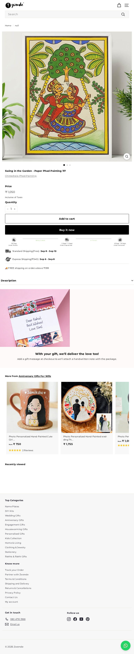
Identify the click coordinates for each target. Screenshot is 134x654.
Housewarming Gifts (16, 529)
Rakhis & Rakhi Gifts (16, 556)
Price (8, 186)
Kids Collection (13, 538)
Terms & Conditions (16, 579)
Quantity (11, 202)
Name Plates (12, 506)
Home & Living (13, 543)
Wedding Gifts (12, 515)
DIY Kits (9, 511)
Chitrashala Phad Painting (20, 175)
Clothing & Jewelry (15, 547)
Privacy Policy (13, 592)
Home (8, 25)
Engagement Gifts (15, 524)
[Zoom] (127, 156)
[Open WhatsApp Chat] (126, 646)
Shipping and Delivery (17, 583)
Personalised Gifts (15, 533)
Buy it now (67, 230)
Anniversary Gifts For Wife (35, 376)
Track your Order (14, 570)
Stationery (10, 552)
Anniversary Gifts (14, 520)
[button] (21, 450)
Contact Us (11, 597)
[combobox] (67, 14)
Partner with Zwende (16, 574)
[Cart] (119, 5)
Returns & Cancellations (18, 588)
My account (11, 601)
